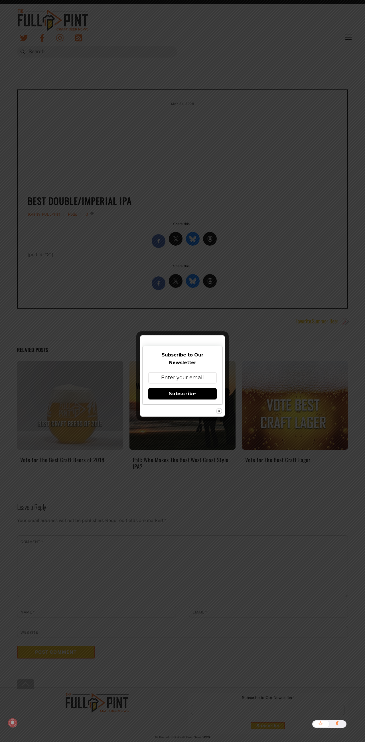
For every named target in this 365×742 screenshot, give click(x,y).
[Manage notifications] (12, 722)
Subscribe (182, 393)
